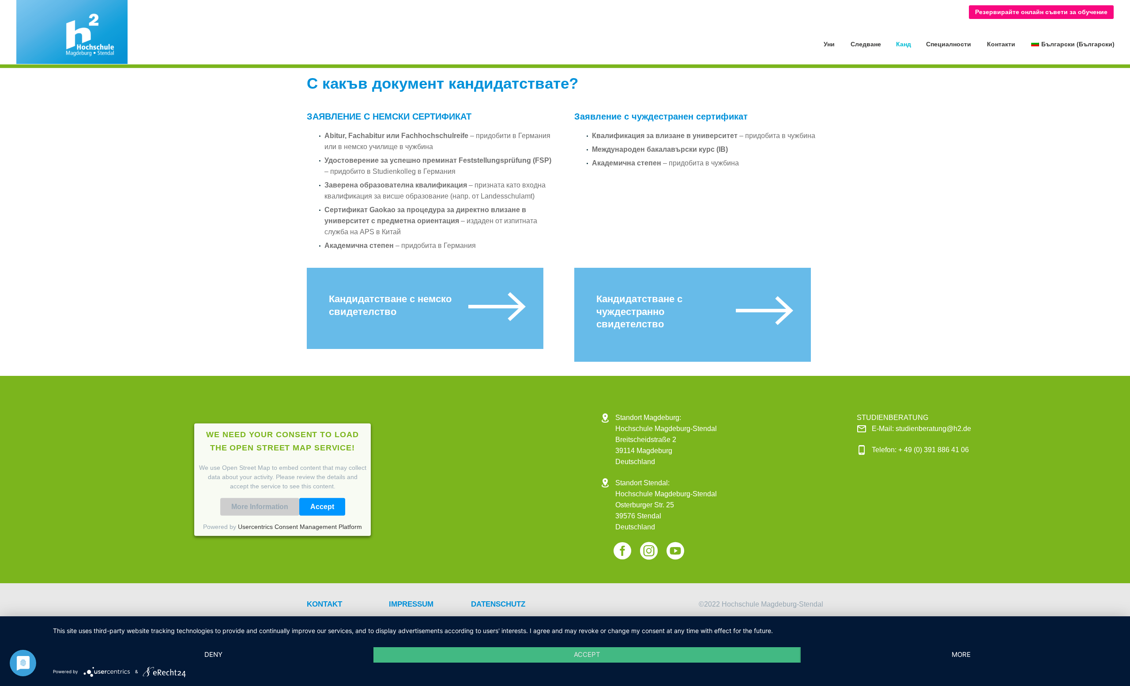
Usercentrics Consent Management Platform (300, 526)
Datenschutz (498, 604)
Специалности (948, 44)
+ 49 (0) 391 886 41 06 (933, 450)
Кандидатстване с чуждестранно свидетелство (640, 311)
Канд (903, 44)
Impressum (411, 604)
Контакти (1001, 44)
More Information (259, 506)
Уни (829, 44)
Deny (213, 654)
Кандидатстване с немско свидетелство (391, 305)
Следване (866, 44)
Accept (322, 506)
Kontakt (324, 604)
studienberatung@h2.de (933, 428)
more (961, 654)
